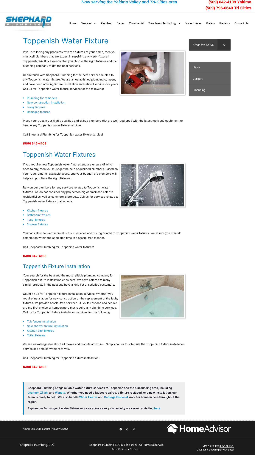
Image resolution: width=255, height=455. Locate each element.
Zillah (44, 392)
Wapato (60, 392)
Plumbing (106, 23)
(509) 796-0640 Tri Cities (228, 8)
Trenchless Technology (162, 23)
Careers (34, 429)
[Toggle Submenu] (224, 45)
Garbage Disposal (116, 397)
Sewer (121, 23)
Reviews (224, 23)
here (157, 408)
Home (72, 23)
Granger (33, 392)
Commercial (136, 23)
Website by (218, 446)
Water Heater (194, 23)
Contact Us (241, 23)
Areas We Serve (60, 429)
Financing (45, 429)
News (26, 429)
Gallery (210, 23)
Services (86, 23)
